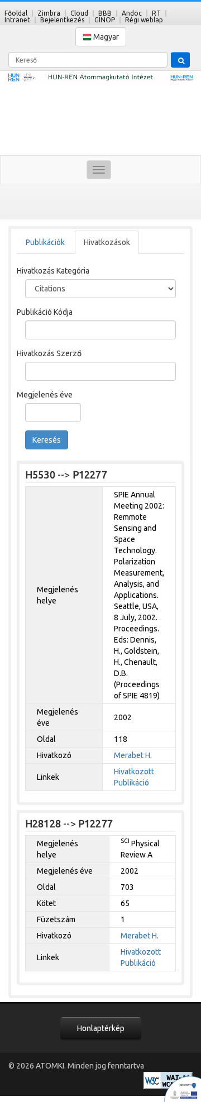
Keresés (46, 439)
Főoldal (15, 13)
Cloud (79, 13)
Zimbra (48, 13)
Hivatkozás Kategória (53, 270)
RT (156, 13)
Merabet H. (133, 755)
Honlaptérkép (101, 1028)
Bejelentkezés (62, 19)
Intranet (17, 19)
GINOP (104, 19)
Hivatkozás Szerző (49, 353)
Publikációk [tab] (45, 242)
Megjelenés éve (45, 394)
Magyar (105, 36)
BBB (105, 13)
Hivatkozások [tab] (107, 242)
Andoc (132, 13)
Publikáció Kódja (45, 312)
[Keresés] (180, 60)
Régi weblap (144, 19)
